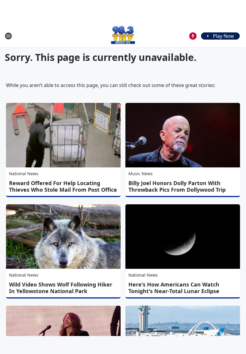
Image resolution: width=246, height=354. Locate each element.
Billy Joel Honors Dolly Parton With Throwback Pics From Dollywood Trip (177, 186)
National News (23, 173)
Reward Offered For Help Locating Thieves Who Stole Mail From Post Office (63, 186)
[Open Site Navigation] (8, 36)
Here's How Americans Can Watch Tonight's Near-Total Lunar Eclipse (173, 287)
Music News (140, 173)
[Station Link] (123, 36)
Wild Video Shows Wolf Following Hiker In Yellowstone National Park (60, 287)
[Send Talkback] (192, 36)
